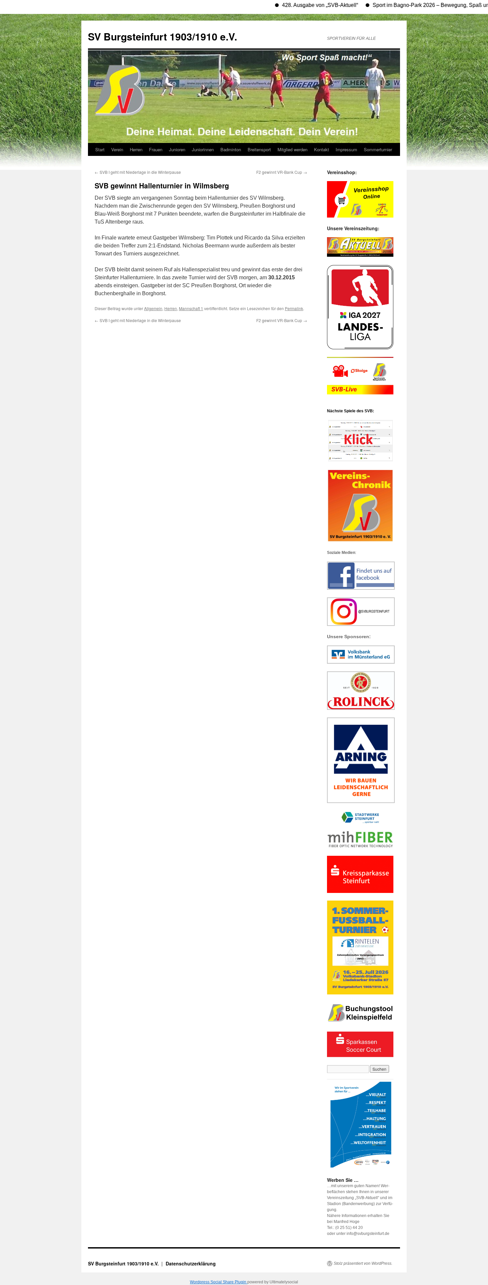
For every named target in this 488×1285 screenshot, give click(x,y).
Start (100, 149)
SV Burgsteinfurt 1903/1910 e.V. (162, 36)
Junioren (177, 149)
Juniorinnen (203, 149)
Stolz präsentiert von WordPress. (363, 1263)
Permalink (294, 308)
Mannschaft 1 (191, 308)
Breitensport (259, 149)
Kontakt (321, 149)
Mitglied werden (292, 149)
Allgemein (153, 308)
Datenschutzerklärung (191, 1263)
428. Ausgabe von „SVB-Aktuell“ (295, 5)
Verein (117, 149)
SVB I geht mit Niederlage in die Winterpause (138, 172)
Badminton (230, 149)
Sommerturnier (378, 149)
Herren (136, 149)
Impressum (346, 149)
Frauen (155, 149)
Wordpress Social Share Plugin (218, 1282)
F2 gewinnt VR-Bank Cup (281, 172)
